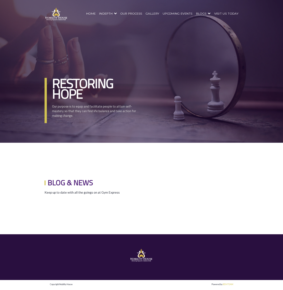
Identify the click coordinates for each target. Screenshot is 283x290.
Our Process (131, 13)
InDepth (106, 13)
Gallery (152, 13)
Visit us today (226, 13)
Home (91, 13)
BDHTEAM (228, 284)
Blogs (201, 13)
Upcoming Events (178, 13)
